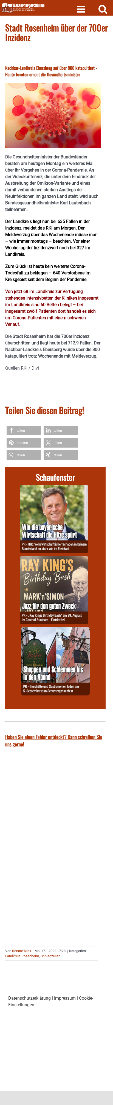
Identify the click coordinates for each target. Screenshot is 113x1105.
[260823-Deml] (55, 630)
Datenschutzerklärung (29, 998)
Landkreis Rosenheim (22, 956)
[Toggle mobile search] (103, 9)
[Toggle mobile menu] (81, 9)
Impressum (65, 998)
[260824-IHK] (54, 488)
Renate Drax (21, 951)
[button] (24, 430)
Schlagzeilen (50, 956)
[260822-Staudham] (54, 559)
